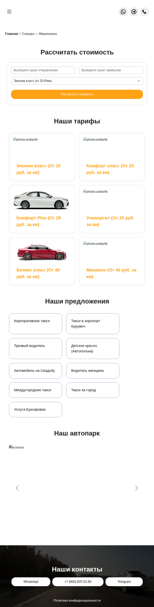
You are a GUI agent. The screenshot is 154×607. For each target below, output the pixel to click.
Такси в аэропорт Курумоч (85, 323)
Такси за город (83, 390)
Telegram (124, 581)
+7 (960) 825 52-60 (77, 581)
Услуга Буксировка (30, 409)
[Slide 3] (81, 523)
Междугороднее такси (32, 390)
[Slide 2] (73, 523)
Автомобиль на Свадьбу (34, 371)
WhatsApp (30, 581)
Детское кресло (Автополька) (84, 348)
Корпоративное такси (32, 321)
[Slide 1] (66, 523)
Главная (11, 33)
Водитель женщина (87, 371)
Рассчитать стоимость (77, 94)
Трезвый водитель (29, 346)
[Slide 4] (88, 523)
